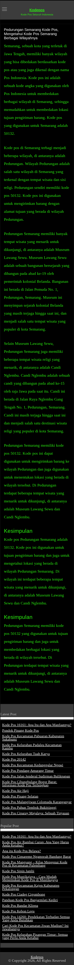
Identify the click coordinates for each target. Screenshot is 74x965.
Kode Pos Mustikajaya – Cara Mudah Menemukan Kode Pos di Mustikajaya (30, 878)
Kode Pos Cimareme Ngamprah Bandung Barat (36, 856)
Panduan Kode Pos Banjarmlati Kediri (30, 900)
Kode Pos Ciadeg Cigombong (23, 894)
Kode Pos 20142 (14, 759)
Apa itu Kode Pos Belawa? (21, 851)
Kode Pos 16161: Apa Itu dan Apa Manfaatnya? (36, 725)
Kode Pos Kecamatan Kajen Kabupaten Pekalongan (30, 887)
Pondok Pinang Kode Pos (20, 730)
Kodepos (37, 10)
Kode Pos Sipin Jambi (18, 871)
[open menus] (4, 9)
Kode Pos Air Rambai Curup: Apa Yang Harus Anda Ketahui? (35, 843)
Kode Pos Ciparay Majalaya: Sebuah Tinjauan (35, 813)
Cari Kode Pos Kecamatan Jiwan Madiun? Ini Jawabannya (35, 927)
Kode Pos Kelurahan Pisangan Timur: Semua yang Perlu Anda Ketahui (35, 936)
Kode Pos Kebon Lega (18, 911)
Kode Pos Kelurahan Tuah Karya (26, 754)
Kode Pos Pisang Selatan (20, 796)
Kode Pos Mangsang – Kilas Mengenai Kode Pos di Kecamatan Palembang (34, 863)
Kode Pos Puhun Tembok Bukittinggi (29, 807)
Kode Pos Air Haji (15, 791)
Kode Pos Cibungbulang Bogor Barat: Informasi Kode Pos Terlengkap (29, 783)
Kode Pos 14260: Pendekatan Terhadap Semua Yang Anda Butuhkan (36, 918)
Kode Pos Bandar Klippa (20, 905)
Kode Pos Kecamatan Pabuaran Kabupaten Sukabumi (33, 737)
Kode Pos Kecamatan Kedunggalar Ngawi (32, 765)
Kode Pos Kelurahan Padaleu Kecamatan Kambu (32, 746)
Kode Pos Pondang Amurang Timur (28, 771)
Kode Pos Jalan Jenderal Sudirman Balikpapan (36, 776)
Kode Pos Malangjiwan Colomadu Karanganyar (37, 802)
